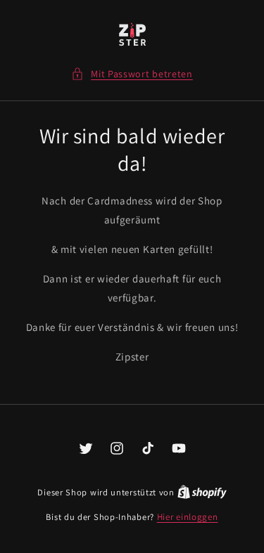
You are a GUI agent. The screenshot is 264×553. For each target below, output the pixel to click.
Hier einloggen (187, 517)
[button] (132, 74)
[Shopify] (202, 492)
